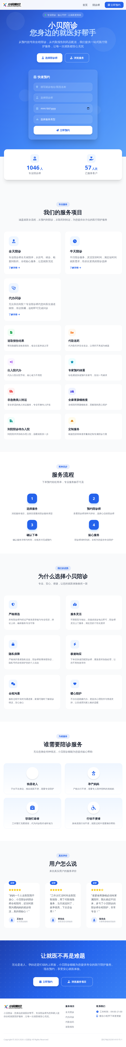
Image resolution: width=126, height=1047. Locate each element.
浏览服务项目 (79, 981)
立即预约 (115, 5)
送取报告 (69, 1026)
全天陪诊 (69, 1012)
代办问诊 (69, 1016)
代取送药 (69, 1021)
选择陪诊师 (51, 58)
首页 (85, 5)
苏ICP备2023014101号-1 (111, 1039)
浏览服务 (79, 58)
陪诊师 (96, 5)
